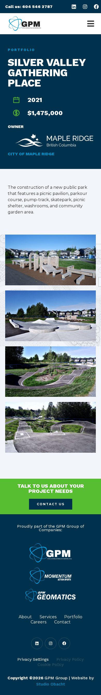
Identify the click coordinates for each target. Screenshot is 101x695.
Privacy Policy (70, 659)
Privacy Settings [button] (33, 659)
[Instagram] (85, 6)
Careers (38, 622)
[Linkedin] (74, 6)
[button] (90, 24)
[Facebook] (96, 6)
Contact (62, 622)
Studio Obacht (50, 684)
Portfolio (21, 50)
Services (48, 616)
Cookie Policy (51, 664)
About (25, 616)
